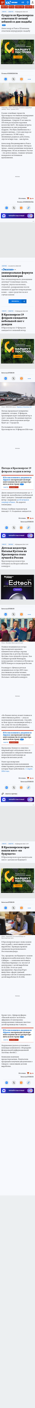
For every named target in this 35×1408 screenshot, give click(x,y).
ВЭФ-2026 (11, 7)
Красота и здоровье (11, 792)
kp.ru (32, 196)
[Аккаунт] (32, 2)
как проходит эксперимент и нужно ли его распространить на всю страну (17, 481)
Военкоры (30, 7)
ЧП (6, 1324)
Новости (4, 7)
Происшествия (13, 1097)
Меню (2, 2)
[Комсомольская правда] (11, 2)
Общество (11, 11)
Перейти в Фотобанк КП (24, 408)
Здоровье (4, 263)
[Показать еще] (29, 79)
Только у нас (20, 7)
